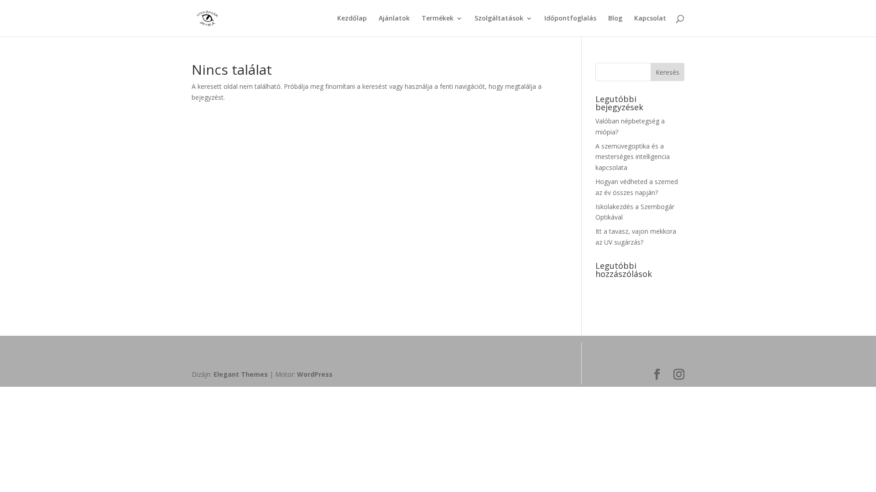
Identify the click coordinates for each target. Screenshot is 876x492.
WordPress (315, 374)
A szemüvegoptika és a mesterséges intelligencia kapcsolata (632, 157)
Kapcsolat (650, 18)
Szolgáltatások (498, 18)
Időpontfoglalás (570, 18)
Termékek (438, 18)
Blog (615, 18)
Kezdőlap (352, 18)
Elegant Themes (241, 374)
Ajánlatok (394, 18)
